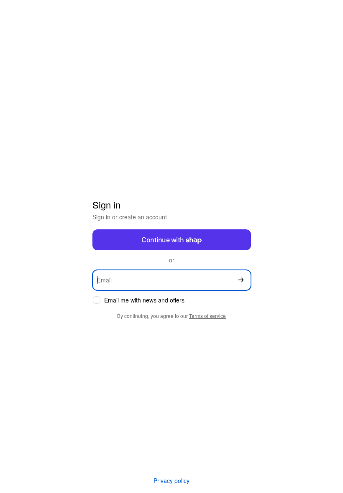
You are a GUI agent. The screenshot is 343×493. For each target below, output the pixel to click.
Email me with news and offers (144, 300)
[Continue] (241, 280)
